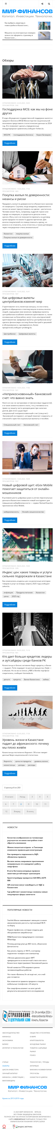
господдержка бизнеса (23, 135)
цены (6, 596)
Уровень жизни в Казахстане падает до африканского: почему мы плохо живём (25, 743)
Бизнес (5, 1044)
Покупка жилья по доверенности (18, 237)
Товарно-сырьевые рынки (38, 1049)
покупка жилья (22, 233)
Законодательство (11, 1033)
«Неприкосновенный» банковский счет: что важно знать (27, 396)
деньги (7, 679)
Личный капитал (9, 1073)
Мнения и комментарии (40, 1069)
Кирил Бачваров (44, 135)
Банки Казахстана (32, 679)
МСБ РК (7, 135)
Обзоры (5, 1066)
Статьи (5, 1062)
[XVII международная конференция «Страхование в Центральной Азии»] (27, 1016)
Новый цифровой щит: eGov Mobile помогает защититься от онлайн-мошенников (27, 489)
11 (45, 804)
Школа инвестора (10, 1069)
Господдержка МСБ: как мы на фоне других (27, 111)
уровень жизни (41, 761)
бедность (8, 761)
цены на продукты (23, 761)
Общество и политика (40, 1033)
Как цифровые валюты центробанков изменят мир (22, 300)
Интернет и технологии (12, 1048)
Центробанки (10, 334)
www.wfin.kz (19, 1119)
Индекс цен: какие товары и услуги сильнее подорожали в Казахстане (27, 574)
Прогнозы (34, 1073)
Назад (22, 797)
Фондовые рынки (38, 1044)
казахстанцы (9, 765)
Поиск (33, 1055)
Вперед (17, 811)
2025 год (15, 596)
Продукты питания (24, 592)
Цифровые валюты (27, 334)
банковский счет (31, 425)
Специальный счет (12, 425)
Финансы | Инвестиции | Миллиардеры (13, 1079)
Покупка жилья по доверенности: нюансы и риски (26, 197)
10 (37, 804)
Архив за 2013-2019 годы (13, 1098)
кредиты (17, 679)
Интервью (34, 1066)
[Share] (42, 3)
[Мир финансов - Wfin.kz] (27, 13)
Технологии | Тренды (39, 1062)
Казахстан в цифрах (38, 1077)
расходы (31, 765)
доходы (21, 765)
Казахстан (8, 233)
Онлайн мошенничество (33, 512)
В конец (30, 811)
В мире (33, 1036)
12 (6, 811)
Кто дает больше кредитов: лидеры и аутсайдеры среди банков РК (27, 658)
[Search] (49, 3)
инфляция (8, 592)
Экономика (7, 1040)
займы (46, 679)
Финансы (6, 1036)
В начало (9, 797)
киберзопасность (11, 512)
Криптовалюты (37, 1040)
